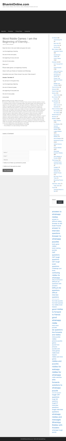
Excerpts (54, 62)
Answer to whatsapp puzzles (56, 239)
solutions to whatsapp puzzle (29, 114)
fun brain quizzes (31, 107)
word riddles (26, 122)
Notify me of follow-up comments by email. (15, 162)
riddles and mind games (23, 113)
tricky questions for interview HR (32, 120)
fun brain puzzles (23, 107)
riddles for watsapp (56, 367)
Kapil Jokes (57, 185)
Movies (54, 93)
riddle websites (14, 113)
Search (54, 199)
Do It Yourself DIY (58, 64)
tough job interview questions (25, 117)
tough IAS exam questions (13, 115)
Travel (53, 187)
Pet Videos (56, 112)
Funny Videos (57, 58)
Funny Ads (56, 45)
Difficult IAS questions (56, 289)
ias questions (12, 110)
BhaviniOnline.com (16, 4)
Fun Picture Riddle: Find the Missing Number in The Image (16, 124)
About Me (3, 31)
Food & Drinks (55, 87)
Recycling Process (58, 180)
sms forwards (19, 114)
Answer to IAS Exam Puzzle (21, 101)
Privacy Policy (19, 31)
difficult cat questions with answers (29, 106)
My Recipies (55, 101)
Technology (55, 160)
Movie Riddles (57, 138)
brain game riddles (29, 103)
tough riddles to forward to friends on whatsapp (25, 118)
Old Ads (56, 47)
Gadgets (56, 167)
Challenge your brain (33, 104)
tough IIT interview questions (35, 115)
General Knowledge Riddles (57, 127)
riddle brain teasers (7, 113)
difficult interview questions (13, 107)
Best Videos (55, 49)
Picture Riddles (58, 147)
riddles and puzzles (33, 113)
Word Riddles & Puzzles (9, 100)
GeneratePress (41, 439)
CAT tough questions (12, 104)
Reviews (54, 116)
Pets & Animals (56, 108)
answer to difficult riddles (9, 101)
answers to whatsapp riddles (18, 103)
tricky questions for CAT (19, 120)
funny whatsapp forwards (12, 108)
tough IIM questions (23, 115)
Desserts (56, 103)
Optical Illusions (58, 144)
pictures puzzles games (17, 111)
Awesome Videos (58, 51)
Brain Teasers (57, 120)
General (54, 89)
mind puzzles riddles (7, 111)
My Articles (55, 97)
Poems (55, 99)
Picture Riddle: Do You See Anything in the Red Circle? (15, 125)
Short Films (57, 95)
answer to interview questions (34, 101)
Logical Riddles (58, 131)
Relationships (55, 114)
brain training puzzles (38, 103)
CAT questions (56, 253)
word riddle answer (10, 122)
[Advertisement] (33, 20)
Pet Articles (57, 110)
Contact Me (27, 31)
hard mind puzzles (55, 326)
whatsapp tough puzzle (32, 121)
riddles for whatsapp (11, 114)
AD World (54, 37)
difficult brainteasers (16, 106)
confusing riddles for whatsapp (56, 275)
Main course (57, 105)
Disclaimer (10, 31)
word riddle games (19, 122)
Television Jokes (56, 183)
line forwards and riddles (20, 110)
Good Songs (55, 91)
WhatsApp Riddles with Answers (20, 121)
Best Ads (56, 43)
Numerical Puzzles (58, 140)
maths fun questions (40, 110)
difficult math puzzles (55, 299)
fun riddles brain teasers (57, 306)
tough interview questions (13, 117)
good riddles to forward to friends (25, 108)
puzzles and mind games (37, 111)
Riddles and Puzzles (19, 100)
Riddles (54, 118)
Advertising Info (58, 39)
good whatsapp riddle (38, 108)
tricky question (10, 120)
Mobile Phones (57, 172)
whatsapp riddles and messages (57, 417)
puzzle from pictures (27, 111)
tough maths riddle (36, 117)
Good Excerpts (57, 67)
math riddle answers (30, 110)
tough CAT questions (56, 396)
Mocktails (56, 106)
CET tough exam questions (23, 104)
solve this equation (56, 392)
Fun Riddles (57, 124)
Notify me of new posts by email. (12, 166)
